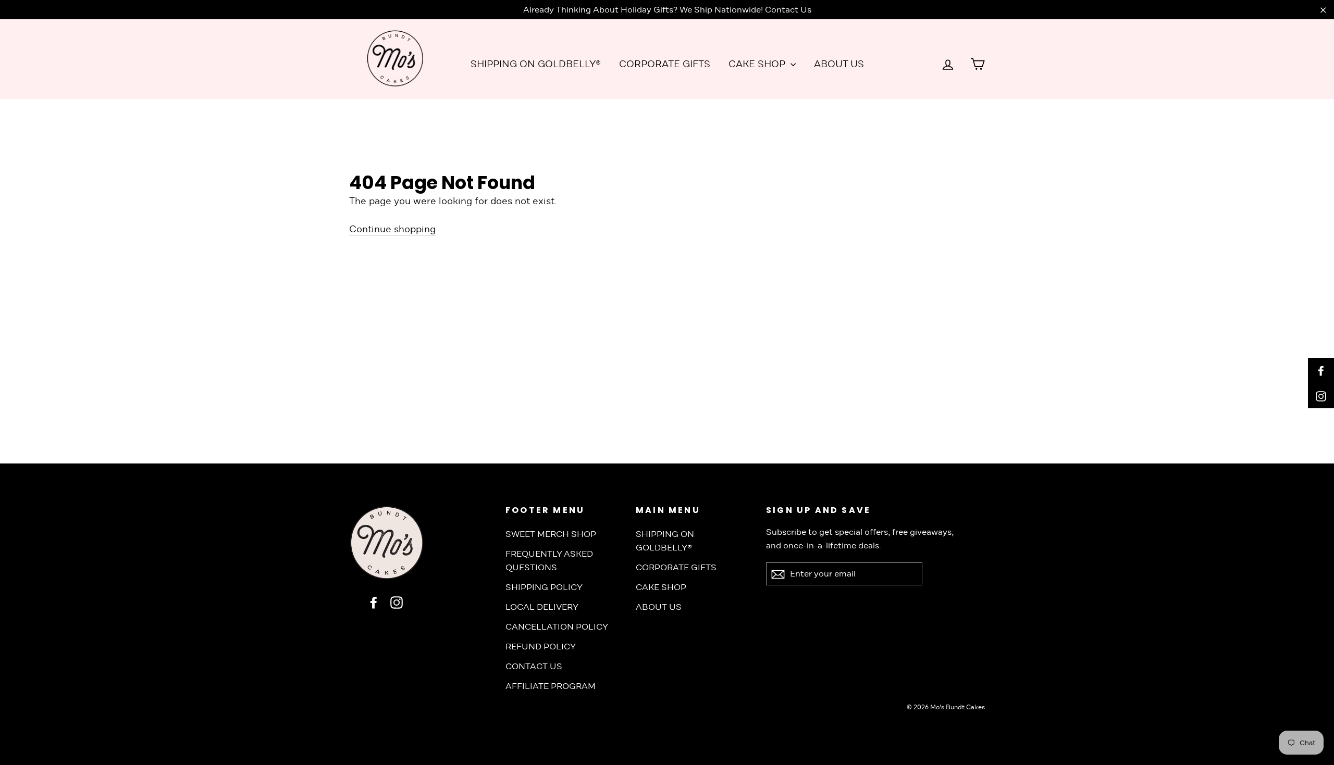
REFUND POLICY (540, 646)
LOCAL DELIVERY (541, 606)
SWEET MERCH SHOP (550, 534)
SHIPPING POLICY (544, 587)
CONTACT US (533, 666)
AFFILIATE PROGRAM (550, 686)
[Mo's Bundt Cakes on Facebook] (373, 602)
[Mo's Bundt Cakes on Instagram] (396, 602)
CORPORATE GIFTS (664, 64)
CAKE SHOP (758, 64)
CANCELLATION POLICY (556, 626)
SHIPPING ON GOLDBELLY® (536, 64)
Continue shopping (392, 229)
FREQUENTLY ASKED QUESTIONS (549, 560)
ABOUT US (839, 64)
